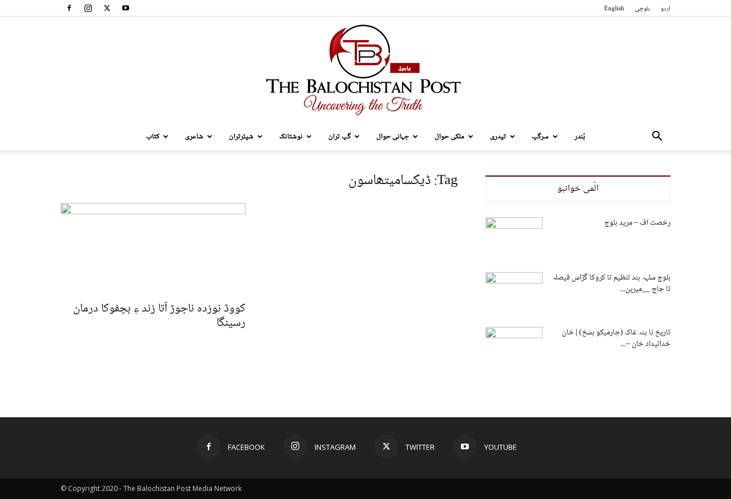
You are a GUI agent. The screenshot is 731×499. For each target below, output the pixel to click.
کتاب (152, 136)
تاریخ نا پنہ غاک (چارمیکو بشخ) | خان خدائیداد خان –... (616, 338)
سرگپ (540, 136)
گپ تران (339, 136)
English (614, 8)
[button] (656, 137)
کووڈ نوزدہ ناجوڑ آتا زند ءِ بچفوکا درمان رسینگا (159, 316)
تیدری (498, 136)
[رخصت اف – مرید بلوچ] (514, 237)
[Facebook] (69, 8)
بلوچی (642, 8)
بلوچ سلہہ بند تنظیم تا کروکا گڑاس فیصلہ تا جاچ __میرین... (611, 283)
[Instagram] (88, 8)
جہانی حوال (392, 136)
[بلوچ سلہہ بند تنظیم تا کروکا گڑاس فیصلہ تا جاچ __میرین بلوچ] (514, 292)
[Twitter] (106, 8)
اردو (665, 8)
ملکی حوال (449, 136)
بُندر (580, 136)
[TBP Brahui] (365, 70)
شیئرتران (241, 136)
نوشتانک (291, 136)
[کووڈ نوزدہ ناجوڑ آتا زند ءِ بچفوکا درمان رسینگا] (153, 248)
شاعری (194, 136)
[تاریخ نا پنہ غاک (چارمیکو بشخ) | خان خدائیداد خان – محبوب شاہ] (514, 347)
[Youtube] (125, 8)
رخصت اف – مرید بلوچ (637, 223)
